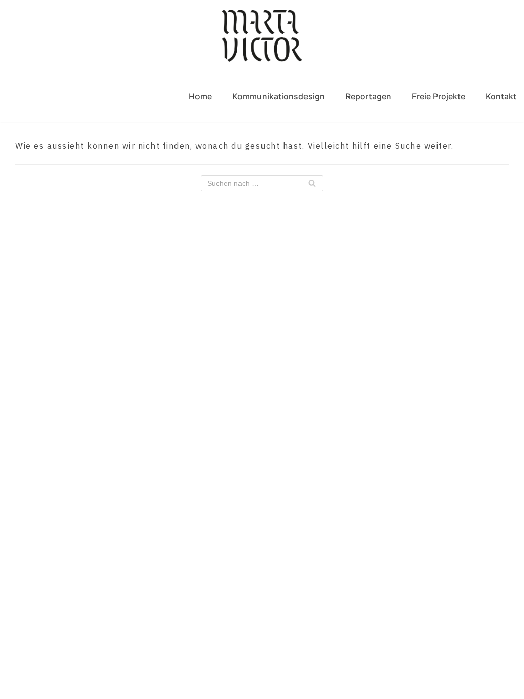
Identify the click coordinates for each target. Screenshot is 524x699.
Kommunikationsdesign (278, 96)
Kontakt (501, 96)
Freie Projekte (438, 96)
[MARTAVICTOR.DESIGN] (262, 35)
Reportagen (368, 96)
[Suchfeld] (311, 183)
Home (200, 96)
